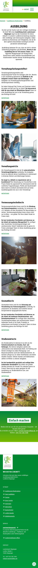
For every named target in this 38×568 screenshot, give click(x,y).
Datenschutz (8, 507)
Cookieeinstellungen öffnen (12, 538)
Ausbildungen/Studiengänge (15, 21)
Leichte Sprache (9, 513)
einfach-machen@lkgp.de (27, 431)
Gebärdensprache (10, 516)
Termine (7, 497)
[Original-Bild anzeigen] (19, 115)
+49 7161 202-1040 (22, 433)
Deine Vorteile (9, 500)
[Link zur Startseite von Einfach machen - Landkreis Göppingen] (6, 6)
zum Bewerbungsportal (9, 527)
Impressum (8, 503)
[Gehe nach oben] (34, 564)
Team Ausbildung (9, 494)
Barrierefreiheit (9, 510)
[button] (29, 8)
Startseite (2, 21)
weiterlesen (5, 98)
